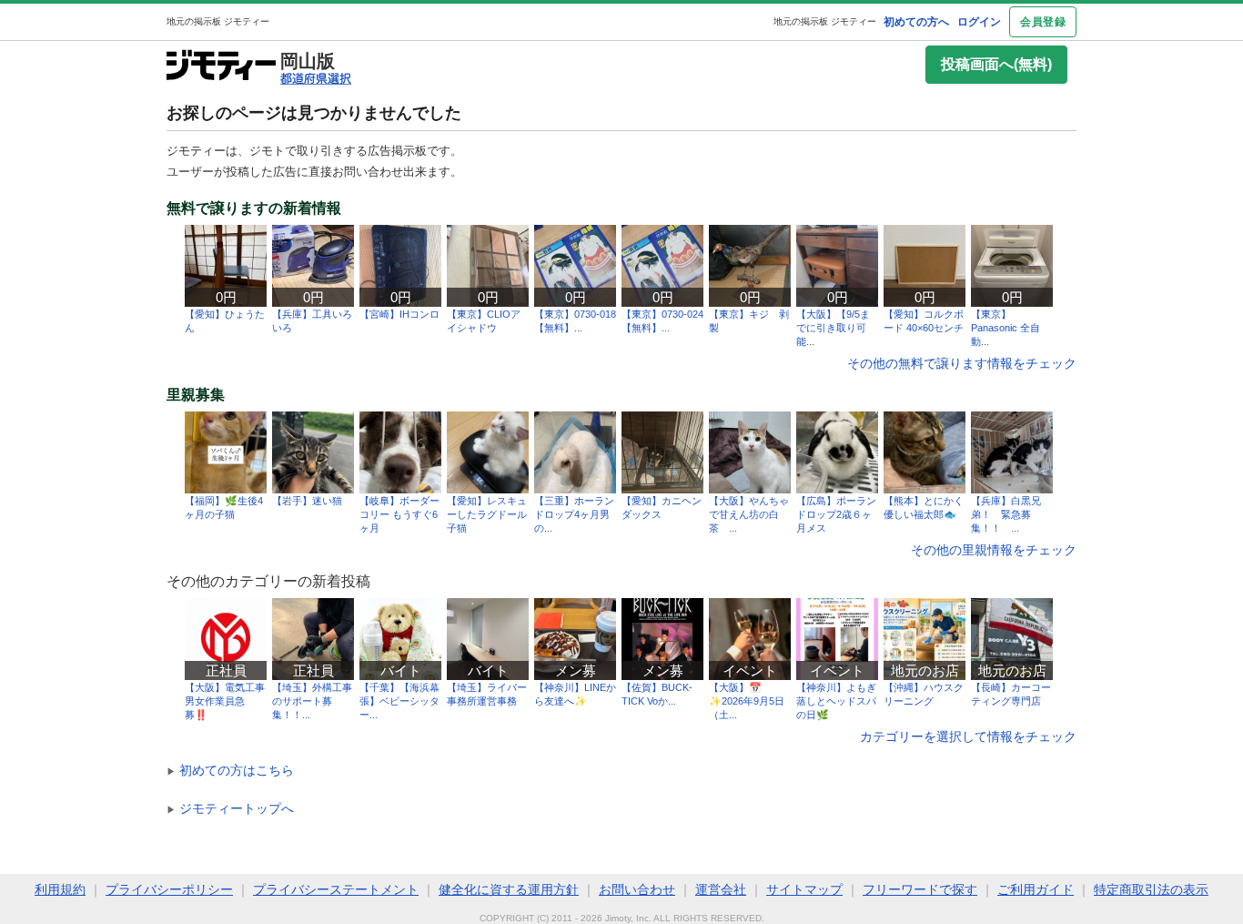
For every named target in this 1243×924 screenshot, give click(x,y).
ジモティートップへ (230, 808)
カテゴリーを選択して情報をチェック (968, 736)
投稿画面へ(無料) (996, 64)
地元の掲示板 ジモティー (824, 21)
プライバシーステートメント (336, 889)
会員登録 (1043, 21)
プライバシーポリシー (169, 889)
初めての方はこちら (230, 770)
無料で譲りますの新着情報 (254, 208)
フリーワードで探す (920, 889)
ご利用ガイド (1035, 889)
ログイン (979, 21)
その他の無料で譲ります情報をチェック (961, 363)
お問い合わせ (637, 889)
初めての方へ (916, 21)
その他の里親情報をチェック (993, 549)
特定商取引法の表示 (1151, 889)
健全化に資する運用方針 (509, 889)
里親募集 (196, 395)
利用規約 (60, 889)
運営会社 (720, 889)
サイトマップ (804, 889)
